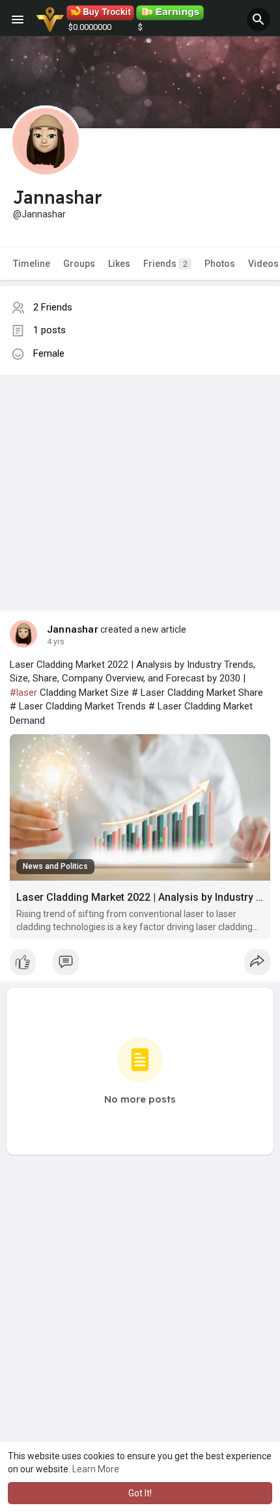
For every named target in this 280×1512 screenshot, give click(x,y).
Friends (165, 263)
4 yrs (55, 641)
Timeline (31, 263)
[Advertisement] (140, 479)
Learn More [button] (95, 1469)
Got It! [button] (140, 1493)
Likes (119, 263)
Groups (79, 263)
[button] (258, 19)
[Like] (140, 965)
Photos (219, 263)
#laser (23, 692)
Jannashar (72, 629)
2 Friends (52, 307)
